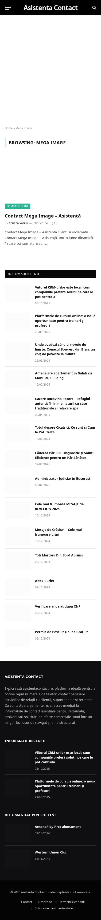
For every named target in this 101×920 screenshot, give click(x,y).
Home (9, 128)
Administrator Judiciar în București (63, 478)
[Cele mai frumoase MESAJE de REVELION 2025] (18, 510)
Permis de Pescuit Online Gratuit (61, 632)
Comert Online (17, 206)
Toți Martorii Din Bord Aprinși (59, 555)
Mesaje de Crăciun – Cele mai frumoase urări (58, 532)
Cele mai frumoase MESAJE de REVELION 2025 (59, 506)
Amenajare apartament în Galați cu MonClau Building (63, 375)
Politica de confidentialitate (54, 908)
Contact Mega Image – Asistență (43, 216)
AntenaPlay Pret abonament (58, 826)
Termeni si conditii (72, 902)
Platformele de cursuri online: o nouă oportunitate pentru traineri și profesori (65, 321)
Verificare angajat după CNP (58, 606)
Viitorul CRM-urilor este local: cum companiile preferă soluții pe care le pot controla (64, 292)
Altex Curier (44, 580)
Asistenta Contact (33, 892)
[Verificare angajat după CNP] (18, 613)
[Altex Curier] (18, 587)
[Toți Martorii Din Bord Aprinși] (18, 561)
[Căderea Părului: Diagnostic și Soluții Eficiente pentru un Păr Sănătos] (18, 459)
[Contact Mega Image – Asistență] (50, 183)
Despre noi (45, 902)
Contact (26, 902)
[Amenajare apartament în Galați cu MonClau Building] (18, 379)
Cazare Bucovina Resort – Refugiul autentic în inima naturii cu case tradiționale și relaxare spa (62, 403)
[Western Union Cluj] (18, 858)
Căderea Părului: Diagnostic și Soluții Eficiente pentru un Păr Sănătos (64, 455)
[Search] (93, 7)
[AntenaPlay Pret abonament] (18, 833)
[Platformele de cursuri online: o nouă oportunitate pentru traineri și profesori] (18, 322)
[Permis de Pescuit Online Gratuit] (18, 638)
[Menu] (8, 7)
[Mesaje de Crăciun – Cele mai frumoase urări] (18, 536)
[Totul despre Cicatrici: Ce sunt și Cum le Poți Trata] (18, 434)
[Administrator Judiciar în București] (18, 485)
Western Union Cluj (50, 852)
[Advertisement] (50, 71)
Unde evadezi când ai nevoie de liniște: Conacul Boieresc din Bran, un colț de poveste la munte (65, 349)
